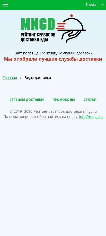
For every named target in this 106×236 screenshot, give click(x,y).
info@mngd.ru (91, 116)
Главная (10, 77)
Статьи (90, 99)
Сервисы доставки (27, 99)
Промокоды (63, 99)
